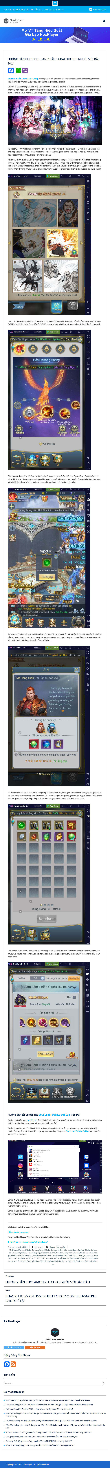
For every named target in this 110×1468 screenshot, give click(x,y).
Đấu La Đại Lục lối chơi (53, 1250)
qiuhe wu (38, 1247)
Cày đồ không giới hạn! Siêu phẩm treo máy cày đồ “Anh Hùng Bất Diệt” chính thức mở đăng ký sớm (49, 1404)
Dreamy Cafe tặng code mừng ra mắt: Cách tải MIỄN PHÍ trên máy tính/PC (39, 1441)
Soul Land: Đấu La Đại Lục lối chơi (32, 1261)
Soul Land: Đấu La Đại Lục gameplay (78, 1255)
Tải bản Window (14, 1347)
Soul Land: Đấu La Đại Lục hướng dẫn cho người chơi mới (55, 1258)
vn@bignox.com (99, 9)
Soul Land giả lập (19, 1253)
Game (51, 1247)
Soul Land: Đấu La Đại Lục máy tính (60, 1261)
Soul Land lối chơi (48, 1253)
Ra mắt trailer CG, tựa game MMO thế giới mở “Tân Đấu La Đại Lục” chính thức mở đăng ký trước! (49, 1432)
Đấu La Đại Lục (18, 1250)
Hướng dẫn (60, 1247)
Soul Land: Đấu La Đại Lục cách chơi (48, 1255)
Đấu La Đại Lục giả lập (34, 1250)
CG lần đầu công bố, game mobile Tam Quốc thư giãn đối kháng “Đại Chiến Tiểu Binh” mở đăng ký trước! (51, 1420)
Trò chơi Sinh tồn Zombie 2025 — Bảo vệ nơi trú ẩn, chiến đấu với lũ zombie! (39, 1409)
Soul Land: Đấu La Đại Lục (54, 1114)
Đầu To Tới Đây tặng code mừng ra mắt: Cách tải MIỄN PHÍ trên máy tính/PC (40, 1445)
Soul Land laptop (33, 1253)
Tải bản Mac (35, 1347)
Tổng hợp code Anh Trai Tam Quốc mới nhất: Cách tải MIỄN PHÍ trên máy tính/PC (42, 1436)
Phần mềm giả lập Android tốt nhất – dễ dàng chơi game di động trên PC (34, 9)
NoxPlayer (31, 1120)
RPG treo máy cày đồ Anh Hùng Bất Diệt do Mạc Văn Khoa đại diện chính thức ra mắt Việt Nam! (48, 1400)
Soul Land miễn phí (80, 1253)
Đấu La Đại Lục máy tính (74, 1250)
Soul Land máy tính (64, 1253)
